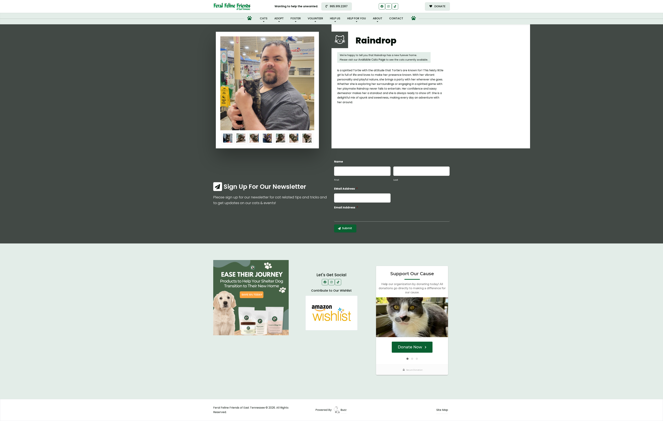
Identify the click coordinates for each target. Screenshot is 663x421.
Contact (396, 18)
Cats (263, 18)
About (377, 18)
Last (395, 180)
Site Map (442, 410)
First (336, 180)
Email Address (346, 207)
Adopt (279, 18)
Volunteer (315, 18)
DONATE (439, 6)
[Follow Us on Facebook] (382, 6)
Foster (296, 18)
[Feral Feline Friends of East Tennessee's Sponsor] (251, 297)
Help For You (356, 18)
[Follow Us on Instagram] (388, 6)
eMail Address (346, 189)
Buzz (343, 410)
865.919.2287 (338, 6)
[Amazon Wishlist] (331, 313)
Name (338, 162)
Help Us (335, 18)
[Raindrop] (267, 83)
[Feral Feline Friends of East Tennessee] (231, 6)
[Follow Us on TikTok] (395, 6)
